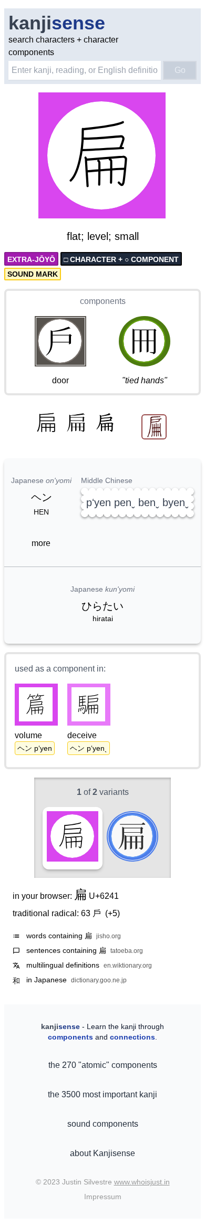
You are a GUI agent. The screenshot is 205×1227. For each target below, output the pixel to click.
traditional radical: (66, 913)
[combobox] (84, 70)
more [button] (41, 543)
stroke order (136, 211)
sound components (102, 1123)
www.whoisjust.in (142, 1182)
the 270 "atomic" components (102, 1065)
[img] (102, 156)
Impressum (102, 1196)
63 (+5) (100, 913)
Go (180, 70)
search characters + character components (63, 46)
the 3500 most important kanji (102, 1094)
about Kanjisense (102, 1153)
